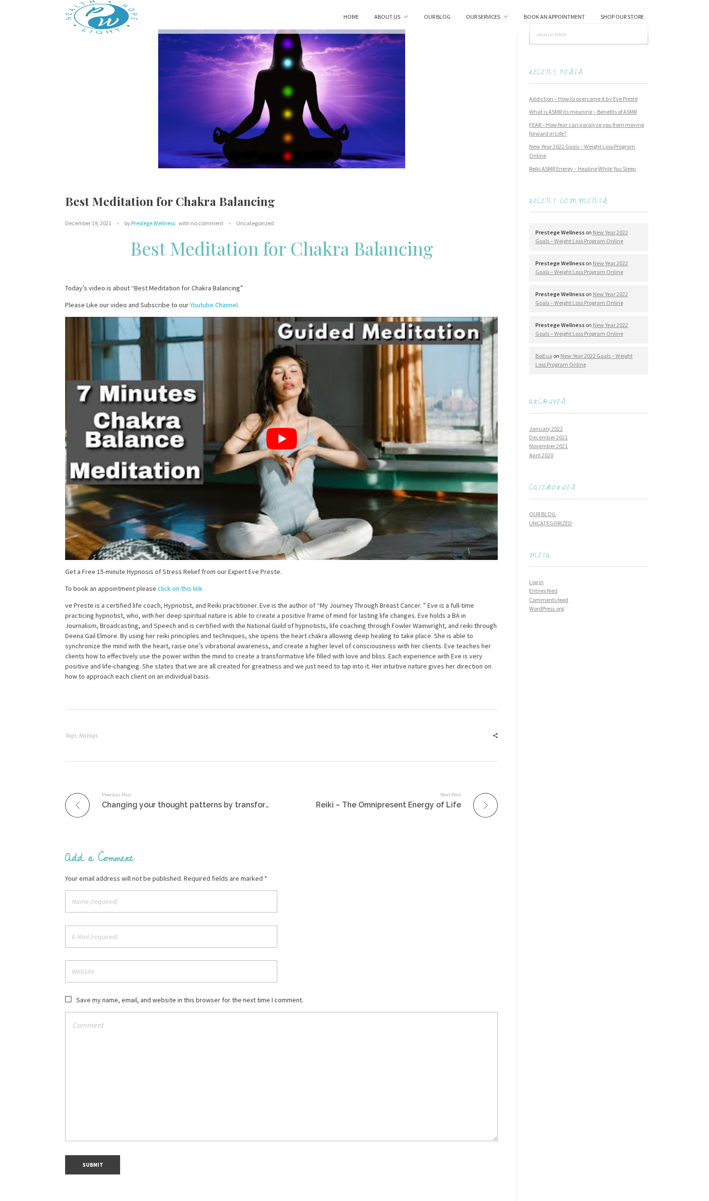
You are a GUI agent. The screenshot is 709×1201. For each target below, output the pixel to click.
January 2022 (546, 428)
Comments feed (548, 599)
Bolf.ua (543, 355)
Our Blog (542, 514)
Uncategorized (255, 223)
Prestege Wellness (153, 223)
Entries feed (543, 590)
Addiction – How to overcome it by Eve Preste (583, 98)
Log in (536, 582)
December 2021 (548, 437)
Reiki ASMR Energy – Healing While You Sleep (582, 168)
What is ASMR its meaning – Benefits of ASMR (583, 111)
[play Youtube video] (281, 438)
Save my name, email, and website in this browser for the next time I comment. (189, 1000)
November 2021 (548, 446)
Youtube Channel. (214, 304)
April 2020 (541, 455)
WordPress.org (546, 608)
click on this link (180, 588)
